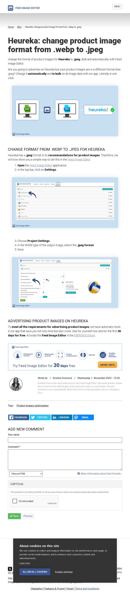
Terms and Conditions (87, 588)
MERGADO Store (84, 335)
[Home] (24, 8)
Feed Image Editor (79, 159)
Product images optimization (32, 405)
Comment (14, 446)
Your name (13, 434)
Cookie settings (64, 572)
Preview (28, 516)
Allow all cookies (35, 572)
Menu (117, 6)
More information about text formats (101, 473)
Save (16, 516)
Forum (69, 588)
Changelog (36, 588)
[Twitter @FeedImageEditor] (11, 569)
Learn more (25, 563)
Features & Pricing (54, 588)
